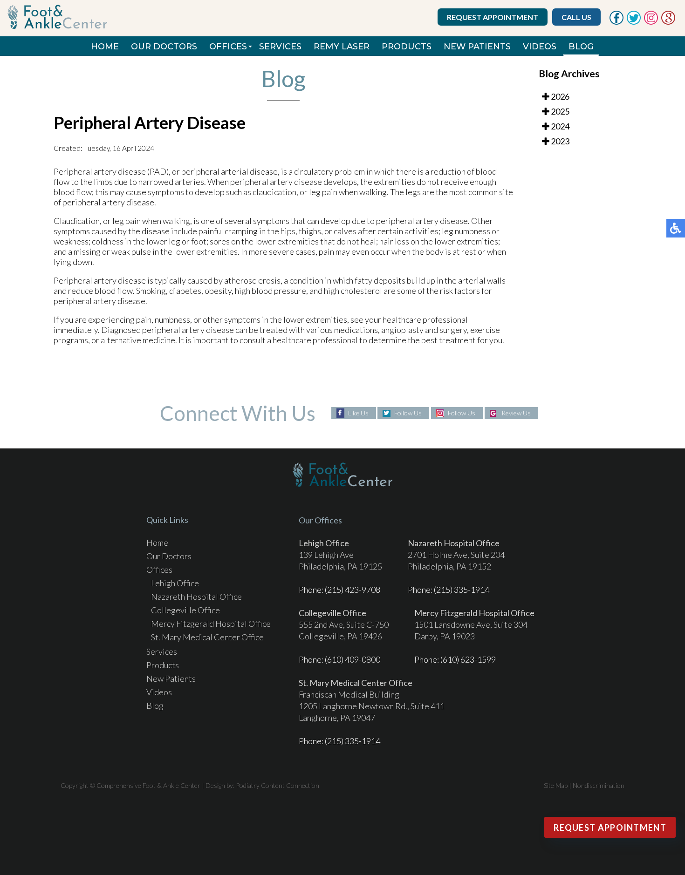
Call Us (576, 17)
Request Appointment (492, 17)
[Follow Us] (633, 22)
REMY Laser (342, 46)
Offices (228, 46)
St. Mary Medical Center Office (207, 637)
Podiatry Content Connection (277, 785)
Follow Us (408, 413)
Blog (581, 46)
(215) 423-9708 (352, 589)
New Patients (477, 46)
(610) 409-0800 (352, 659)
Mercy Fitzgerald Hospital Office (211, 623)
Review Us (516, 413)
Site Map (556, 785)
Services (280, 46)
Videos (539, 46)
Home (105, 46)
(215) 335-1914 (461, 589)
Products (407, 46)
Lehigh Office (175, 583)
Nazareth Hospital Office (196, 596)
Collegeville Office (185, 610)
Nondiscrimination (598, 785)
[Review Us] (668, 22)
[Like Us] (616, 22)
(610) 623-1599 (468, 659)
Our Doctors (164, 46)
